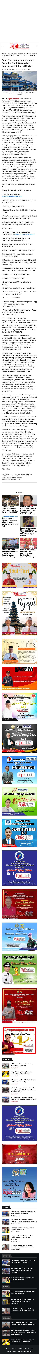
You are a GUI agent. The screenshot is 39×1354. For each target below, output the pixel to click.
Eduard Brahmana (15, 474)
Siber (32, 1348)
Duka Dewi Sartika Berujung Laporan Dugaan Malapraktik (22, 1228)
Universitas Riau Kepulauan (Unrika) (16, 54)
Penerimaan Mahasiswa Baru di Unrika (19, 476)
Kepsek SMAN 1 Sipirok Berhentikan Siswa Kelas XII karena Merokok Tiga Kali (10, 522)
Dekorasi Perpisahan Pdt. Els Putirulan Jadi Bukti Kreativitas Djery (23, 1081)
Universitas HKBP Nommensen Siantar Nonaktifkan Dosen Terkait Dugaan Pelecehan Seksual (28, 510)
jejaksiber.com (7, 69)
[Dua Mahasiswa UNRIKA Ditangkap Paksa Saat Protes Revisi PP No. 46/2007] (10, 500)
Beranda (4, 54)
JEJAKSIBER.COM (16, 1351)
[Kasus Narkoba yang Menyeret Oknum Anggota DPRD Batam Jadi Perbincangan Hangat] (28, 521)
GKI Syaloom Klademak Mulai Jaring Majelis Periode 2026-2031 (22, 1065)
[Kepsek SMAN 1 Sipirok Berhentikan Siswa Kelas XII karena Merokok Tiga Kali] (10, 517)
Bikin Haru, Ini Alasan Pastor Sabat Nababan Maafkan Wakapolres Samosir (23, 1323)
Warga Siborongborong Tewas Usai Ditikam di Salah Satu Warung (22, 1073)
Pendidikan (5, 476)
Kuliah (23, 474)
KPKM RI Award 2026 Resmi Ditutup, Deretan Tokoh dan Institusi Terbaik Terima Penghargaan (28, 553)
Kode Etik (20, 1348)
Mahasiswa (29, 474)
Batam (7, 474)
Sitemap (27, 1348)
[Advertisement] (19, 21)
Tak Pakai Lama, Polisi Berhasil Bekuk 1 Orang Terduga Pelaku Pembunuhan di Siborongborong (23, 1089)
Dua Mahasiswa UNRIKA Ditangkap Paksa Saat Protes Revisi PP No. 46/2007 (10, 509)
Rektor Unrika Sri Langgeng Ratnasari (12, 477)
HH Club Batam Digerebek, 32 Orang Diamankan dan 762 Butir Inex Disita (22, 1246)
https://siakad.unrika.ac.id (12, 196)
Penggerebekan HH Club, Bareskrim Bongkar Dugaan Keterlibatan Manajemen (22, 1237)
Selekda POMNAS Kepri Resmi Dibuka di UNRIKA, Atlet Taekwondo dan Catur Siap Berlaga (10, 553)
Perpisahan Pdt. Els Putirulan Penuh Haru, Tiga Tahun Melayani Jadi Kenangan (24, 1098)
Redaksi (14, 1348)
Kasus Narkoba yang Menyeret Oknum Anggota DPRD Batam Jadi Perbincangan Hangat (28, 531)
